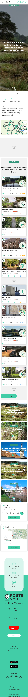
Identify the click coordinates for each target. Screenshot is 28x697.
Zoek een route (16, 618)
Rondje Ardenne (6, 297)
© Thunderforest (14, 134)
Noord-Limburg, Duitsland (9, 250)
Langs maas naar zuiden (9, 317)
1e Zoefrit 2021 (6, 359)
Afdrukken (17, 101)
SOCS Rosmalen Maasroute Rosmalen (12, 230)
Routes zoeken (14, 517)
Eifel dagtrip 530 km (7, 209)
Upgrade (14, 628)
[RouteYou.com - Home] (7, 2)
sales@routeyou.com (14, 689)
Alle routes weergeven (9, 396)
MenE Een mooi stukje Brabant (10, 379)
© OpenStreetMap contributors (22, 134)
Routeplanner (14, 547)
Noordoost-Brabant (15, 94)
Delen (4, 101)
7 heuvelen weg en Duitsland (10, 188)
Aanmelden (14, 635)
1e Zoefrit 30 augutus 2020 (9, 338)
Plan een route (15, 609)
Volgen (11, 101)
